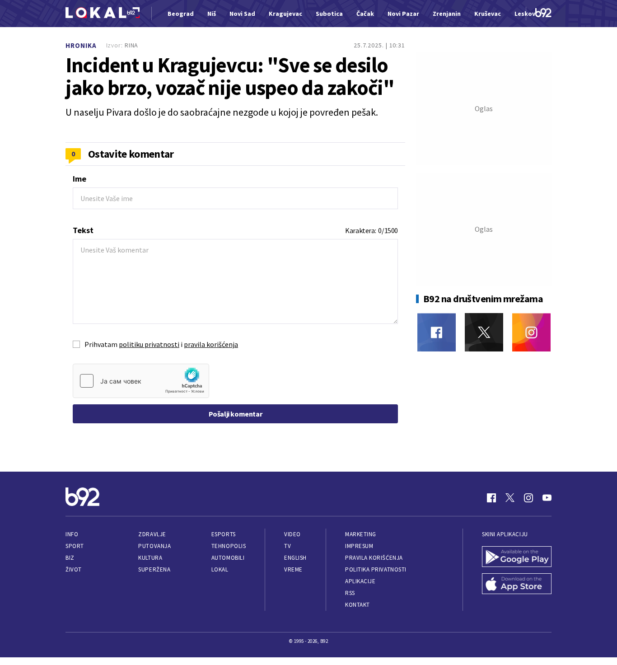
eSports (223, 534)
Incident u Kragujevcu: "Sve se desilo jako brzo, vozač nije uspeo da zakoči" (229, 76)
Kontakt (357, 605)
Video (292, 534)
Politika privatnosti (376, 569)
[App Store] (517, 584)
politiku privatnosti (149, 344)
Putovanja (154, 546)
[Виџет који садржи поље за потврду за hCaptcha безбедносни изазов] (141, 381)
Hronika (81, 45)
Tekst (83, 230)
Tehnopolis (228, 546)
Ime (79, 178)
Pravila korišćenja (374, 558)
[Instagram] (531, 332)
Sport (74, 546)
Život (73, 569)
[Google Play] (517, 557)
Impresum (359, 546)
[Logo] (102, 13)
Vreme (293, 569)
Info (71, 534)
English (295, 558)
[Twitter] (484, 332)
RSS (350, 593)
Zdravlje (152, 534)
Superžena (154, 569)
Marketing (360, 534)
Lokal (220, 569)
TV (287, 546)
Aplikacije (360, 581)
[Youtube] (547, 497)
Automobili (227, 558)
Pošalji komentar (235, 413)
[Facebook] (436, 332)
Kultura (150, 558)
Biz (70, 558)
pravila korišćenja (211, 344)
